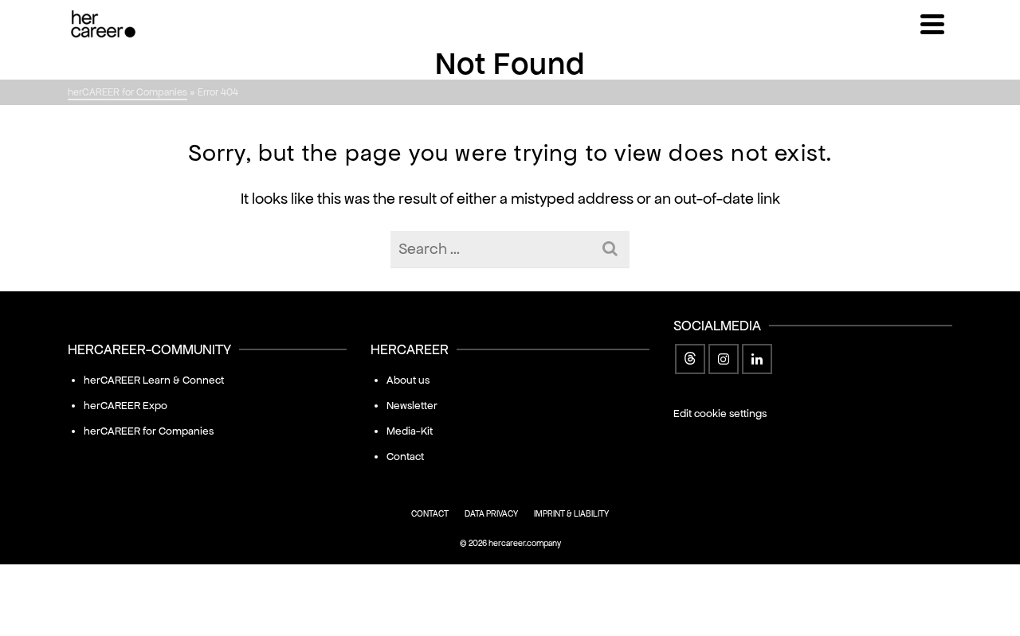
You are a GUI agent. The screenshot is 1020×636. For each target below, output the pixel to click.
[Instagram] (723, 359)
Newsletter (411, 405)
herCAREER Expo (125, 405)
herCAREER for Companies (149, 431)
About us (408, 380)
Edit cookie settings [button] (720, 413)
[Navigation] (932, 24)
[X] (690, 359)
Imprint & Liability (571, 514)
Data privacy (491, 514)
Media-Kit (409, 431)
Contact (405, 456)
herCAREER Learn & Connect (154, 380)
